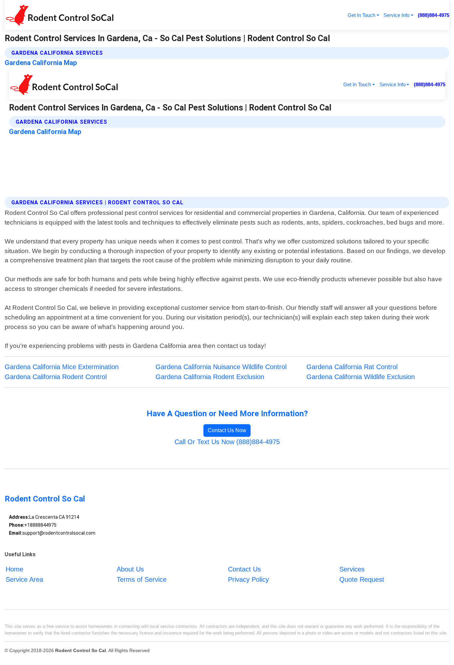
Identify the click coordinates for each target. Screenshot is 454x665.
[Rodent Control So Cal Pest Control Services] (59, 15)
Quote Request (361, 579)
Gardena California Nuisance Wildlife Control (221, 366)
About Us (130, 569)
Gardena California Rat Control (351, 366)
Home (14, 569)
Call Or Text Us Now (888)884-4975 (227, 441)
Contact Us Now (227, 430)
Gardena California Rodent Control (56, 376)
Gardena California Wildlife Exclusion (360, 376)
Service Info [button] (396, 15)
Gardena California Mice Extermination (62, 366)
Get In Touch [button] (361, 15)
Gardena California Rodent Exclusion (210, 376)
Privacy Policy (248, 579)
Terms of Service (142, 579)
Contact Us (244, 569)
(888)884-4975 (433, 15)
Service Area (24, 579)
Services (352, 569)
